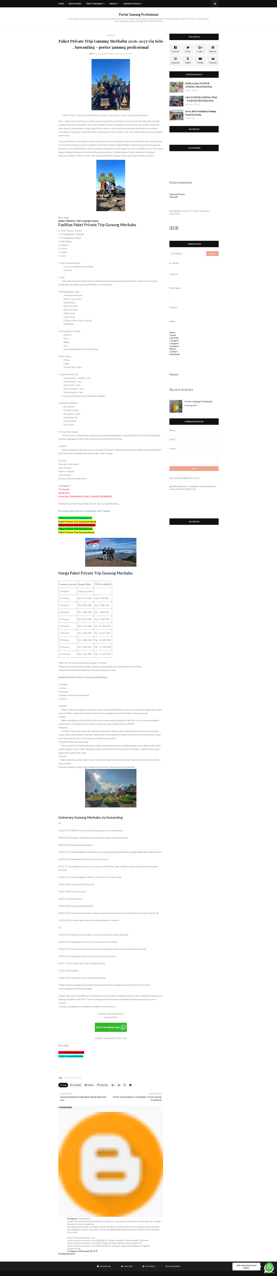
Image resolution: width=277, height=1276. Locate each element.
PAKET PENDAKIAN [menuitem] (94, 4)
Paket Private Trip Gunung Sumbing (77, 521)
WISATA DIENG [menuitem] (75, 4)
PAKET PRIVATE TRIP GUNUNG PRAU (78, 221)
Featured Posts (177, 194)
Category (174, 340)
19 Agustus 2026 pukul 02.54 (81, 1251)
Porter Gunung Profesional (138, 14)
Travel (172, 335)
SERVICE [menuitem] (112, 4)
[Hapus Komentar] (97, 1251)
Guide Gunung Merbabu (70, 1056)
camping (67, 1077)
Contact (173, 351)
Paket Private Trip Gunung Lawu (75, 528)
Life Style (174, 337)
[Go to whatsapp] (269, 1267)
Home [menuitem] (61, 4)
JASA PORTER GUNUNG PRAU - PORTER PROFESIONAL (201, 99)
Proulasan (72, 1218)
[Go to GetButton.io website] (269, 1273)
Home (172, 332)
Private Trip (77, 1077)
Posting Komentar (66, 1253)
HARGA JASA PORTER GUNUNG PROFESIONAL (198, 85)
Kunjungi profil (191, 405)
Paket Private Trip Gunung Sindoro (77, 525)
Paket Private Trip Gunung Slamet (76, 532)
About (172, 348)
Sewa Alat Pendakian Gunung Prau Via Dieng (200, 113)
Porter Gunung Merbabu (71, 1052)
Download (174, 354)
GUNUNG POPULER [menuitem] (131, 4)
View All (173, 197)
